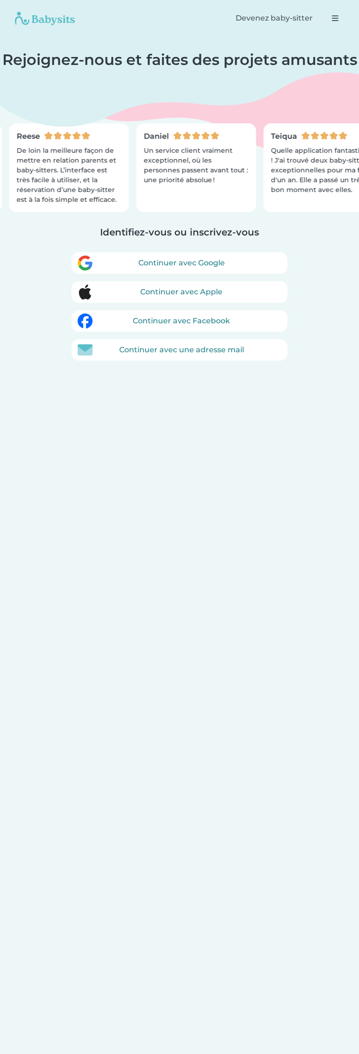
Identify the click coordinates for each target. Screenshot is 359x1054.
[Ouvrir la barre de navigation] (335, 18)
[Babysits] (45, 18)
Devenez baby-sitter (274, 18)
